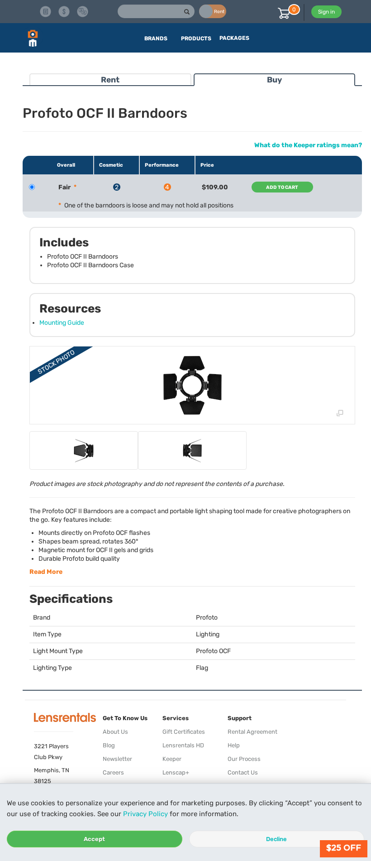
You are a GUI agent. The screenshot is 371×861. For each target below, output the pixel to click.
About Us (115, 731)
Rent (110, 79)
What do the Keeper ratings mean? (308, 145)
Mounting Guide (61, 323)
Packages (234, 38)
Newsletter (117, 758)
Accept (94, 839)
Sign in (326, 12)
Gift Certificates (183, 731)
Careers (113, 772)
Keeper (171, 758)
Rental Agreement (252, 731)
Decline (276, 839)
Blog (109, 745)
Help (234, 745)
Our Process (244, 758)
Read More (45, 572)
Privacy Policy (145, 814)
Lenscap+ (175, 772)
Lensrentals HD (183, 745)
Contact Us (243, 772)
